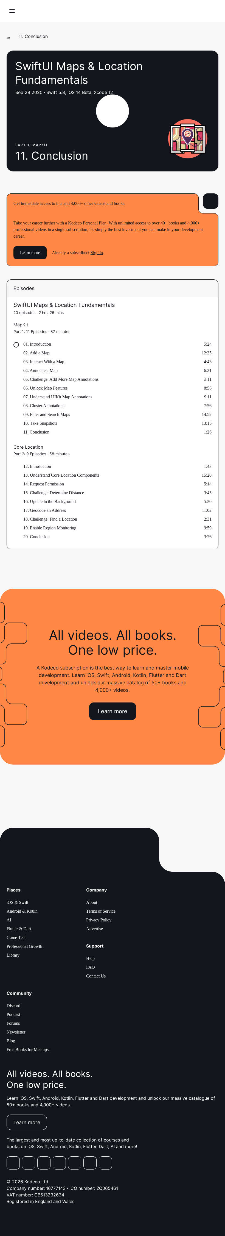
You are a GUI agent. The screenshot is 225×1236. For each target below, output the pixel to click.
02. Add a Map (36, 353)
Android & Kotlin (22, 911)
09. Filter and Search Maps (46, 414)
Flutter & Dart (19, 928)
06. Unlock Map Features (45, 388)
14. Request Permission (43, 484)
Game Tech (17, 937)
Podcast (13, 1014)
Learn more (30, 252)
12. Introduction (37, 466)
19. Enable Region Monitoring (49, 528)
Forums (13, 1023)
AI (9, 920)
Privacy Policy (98, 920)
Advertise (94, 928)
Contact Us (96, 976)
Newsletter (16, 1032)
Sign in (97, 252)
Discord (13, 1005)
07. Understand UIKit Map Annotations (57, 397)
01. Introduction (37, 344)
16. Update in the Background (49, 501)
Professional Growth (24, 946)
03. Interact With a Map (43, 361)
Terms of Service (101, 911)
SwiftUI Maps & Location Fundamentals (64, 305)
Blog (11, 1040)
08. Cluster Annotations (43, 405)
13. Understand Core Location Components (61, 475)
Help (90, 958)
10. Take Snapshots (40, 423)
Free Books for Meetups (28, 1049)
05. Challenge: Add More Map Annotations (61, 379)
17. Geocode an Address (44, 510)
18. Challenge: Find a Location (50, 519)
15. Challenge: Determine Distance (53, 492)
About (91, 902)
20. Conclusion (36, 536)
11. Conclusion (36, 432)
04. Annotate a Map (40, 370)
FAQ (90, 967)
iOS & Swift (17, 902)
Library (13, 955)
